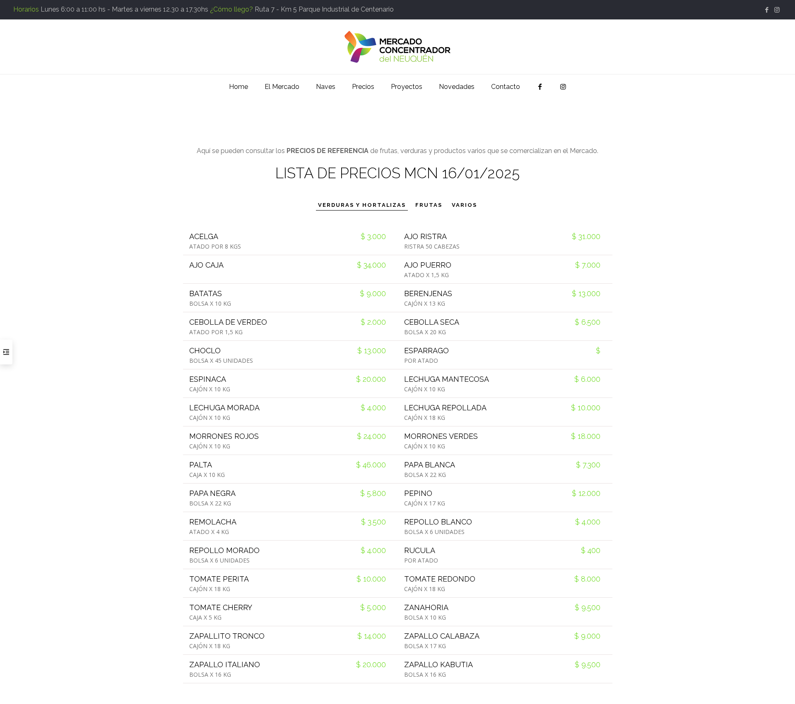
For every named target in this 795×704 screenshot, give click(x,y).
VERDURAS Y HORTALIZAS (362, 205)
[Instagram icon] (777, 10)
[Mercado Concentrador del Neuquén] (397, 46)
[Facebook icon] (767, 10)
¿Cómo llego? (231, 9)
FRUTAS (428, 205)
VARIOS (464, 205)
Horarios (26, 9)
